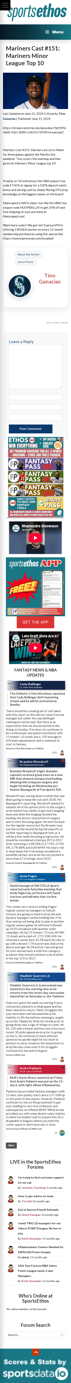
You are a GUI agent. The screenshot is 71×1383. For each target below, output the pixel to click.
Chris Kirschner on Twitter (29, 748)
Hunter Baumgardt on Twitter (31, 862)
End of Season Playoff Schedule (38, 1209)
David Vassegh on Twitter (29, 962)
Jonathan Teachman (33, 1187)
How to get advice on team (35, 1196)
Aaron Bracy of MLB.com (28, 1128)
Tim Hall (26, 1201)
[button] (5, 5)
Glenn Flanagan (31, 1214)
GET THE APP (35, 622)
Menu (58, 32)
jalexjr (25, 1257)
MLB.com (20, 1054)
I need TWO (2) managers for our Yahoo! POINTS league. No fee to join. (39, 1228)
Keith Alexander (31, 1238)
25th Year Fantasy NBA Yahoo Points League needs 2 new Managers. (37, 1271)
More (11, 1145)
